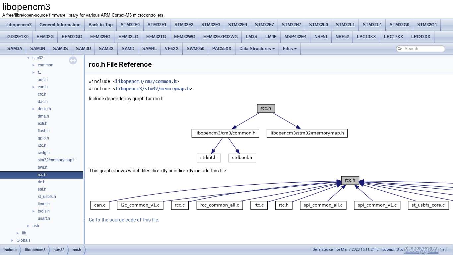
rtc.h (41, 182)
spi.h (42, 189)
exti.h (42, 123)
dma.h (43, 116)
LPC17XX (393, 36)
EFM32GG (72, 36)
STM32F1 (157, 24)
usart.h (44, 218)
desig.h (44, 109)
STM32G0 (399, 24)
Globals (24, 240)
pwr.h (42, 167)
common (45, 65)
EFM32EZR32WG (220, 36)
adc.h (43, 79)
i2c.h (42, 145)
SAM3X (106, 48)
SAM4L (149, 48)
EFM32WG (184, 36)
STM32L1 (345, 24)
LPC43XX (420, 36)
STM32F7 (264, 24)
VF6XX (172, 48)
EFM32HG (100, 36)
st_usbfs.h (47, 196)
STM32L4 (372, 24)
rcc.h (42, 174)
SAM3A (14, 48)
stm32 (37, 57)
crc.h (42, 94)
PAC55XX (221, 48)
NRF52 (342, 36)
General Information (60, 24)
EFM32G (45, 36)
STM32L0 (318, 24)
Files (288, 48)
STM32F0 (130, 24)
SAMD (128, 48)
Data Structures (255, 48)
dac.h (43, 101)
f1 (39, 72)
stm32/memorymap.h (57, 160)
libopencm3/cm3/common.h (145, 81)
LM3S (251, 36)
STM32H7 (291, 24)
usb (35, 225)
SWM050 (195, 48)
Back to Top (101, 24)
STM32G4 (427, 24)
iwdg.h (44, 152)
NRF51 (321, 36)
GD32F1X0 (18, 36)
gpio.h (43, 138)
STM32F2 (183, 24)
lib (24, 233)
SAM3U (83, 48)
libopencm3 (19, 24)
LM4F (271, 36)
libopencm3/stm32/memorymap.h (152, 88)
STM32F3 (210, 24)
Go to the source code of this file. (124, 219)
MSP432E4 (295, 36)
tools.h (44, 211)
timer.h (44, 204)
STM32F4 (237, 24)
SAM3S (60, 48)
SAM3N (37, 48)
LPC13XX (366, 36)
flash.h (44, 130)
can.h (43, 87)
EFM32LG (128, 36)
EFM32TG (156, 36)
